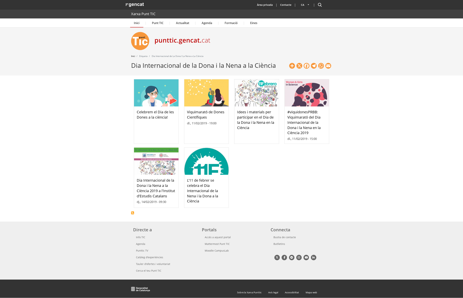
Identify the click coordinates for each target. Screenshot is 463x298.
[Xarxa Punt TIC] (141, 41)
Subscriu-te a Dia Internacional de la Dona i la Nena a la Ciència (132, 212)
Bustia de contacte (284, 237)
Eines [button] (253, 23)
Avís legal (273, 292)
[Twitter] (277, 257)
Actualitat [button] (182, 23)
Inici (136, 23)
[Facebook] (284, 257)
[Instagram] (299, 257)
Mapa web (311, 292)
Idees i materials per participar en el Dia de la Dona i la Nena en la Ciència (255, 120)
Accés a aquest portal (218, 237)
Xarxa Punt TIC (143, 13)
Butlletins (279, 244)
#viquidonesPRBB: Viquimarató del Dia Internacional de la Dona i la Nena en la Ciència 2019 (304, 122)
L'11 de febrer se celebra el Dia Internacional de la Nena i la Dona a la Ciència (202, 190)
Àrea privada (265, 5)
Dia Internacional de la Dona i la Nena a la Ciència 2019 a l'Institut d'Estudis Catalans (156, 188)
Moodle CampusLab (217, 250)
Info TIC (140, 237)
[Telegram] (291, 257)
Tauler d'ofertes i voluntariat (153, 264)
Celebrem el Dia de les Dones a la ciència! (155, 115)
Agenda (207, 23)
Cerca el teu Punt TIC (148, 270)
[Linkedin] (313, 257)
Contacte (285, 5)
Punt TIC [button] (157, 23)
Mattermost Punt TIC (217, 244)
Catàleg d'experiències (149, 257)
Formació (231, 23)
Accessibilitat (292, 292)
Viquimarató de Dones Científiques (205, 115)
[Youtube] (306, 257)
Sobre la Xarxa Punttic (249, 292)
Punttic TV (142, 250)
